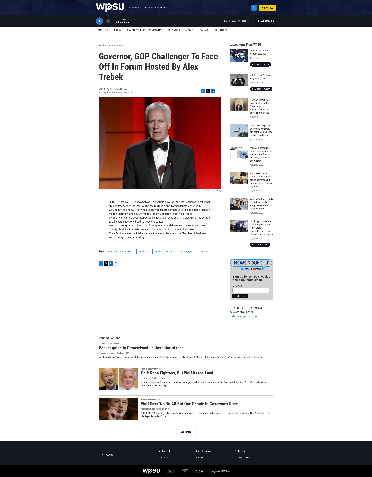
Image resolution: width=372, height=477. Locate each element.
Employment (164, 451)
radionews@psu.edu (243, 316)
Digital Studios (136, 30)
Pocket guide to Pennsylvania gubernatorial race (141, 347)
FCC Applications (242, 458)
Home (99, 30)
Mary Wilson (146, 378)
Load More (186, 432)
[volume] (108, 21)
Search (199, 458)
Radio (117, 30)
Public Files (240, 451)
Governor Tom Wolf (164, 251)
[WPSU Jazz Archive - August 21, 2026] (239, 80)
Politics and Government (111, 45)
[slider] (112, 21)
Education (174, 30)
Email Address (240, 286)
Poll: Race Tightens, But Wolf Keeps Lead (177, 372)
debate (204, 251)
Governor (144, 251)
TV (106, 30)
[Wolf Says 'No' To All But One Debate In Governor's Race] (118, 409)
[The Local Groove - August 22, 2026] (239, 55)
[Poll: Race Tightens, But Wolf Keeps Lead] (118, 379)
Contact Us (163, 458)
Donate (268, 7)
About (190, 30)
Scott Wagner (187, 251)
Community (155, 30)
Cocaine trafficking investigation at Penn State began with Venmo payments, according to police (260, 106)
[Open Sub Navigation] (110, 30)
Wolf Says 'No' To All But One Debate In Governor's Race (189, 403)
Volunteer (221, 30)
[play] (99, 21)
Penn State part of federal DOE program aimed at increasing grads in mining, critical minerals (261, 180)
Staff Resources (203, 451)
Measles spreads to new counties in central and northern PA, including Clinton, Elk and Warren (261, 154)
